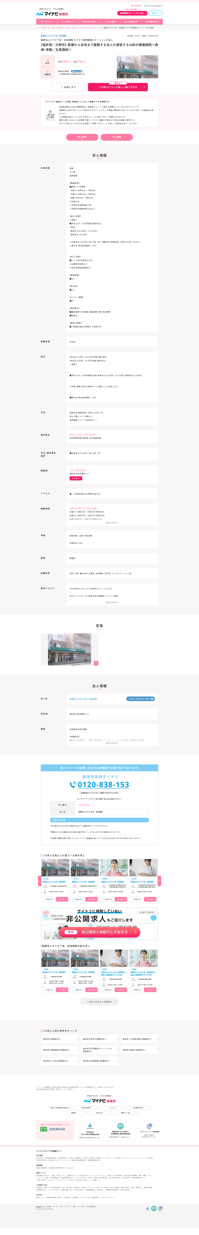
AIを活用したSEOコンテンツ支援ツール (87, 1180)
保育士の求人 (79, 1190)
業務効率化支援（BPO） (54, 1197)
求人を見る (62, 899)
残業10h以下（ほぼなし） (77, 508)
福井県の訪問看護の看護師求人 (96, 1060)
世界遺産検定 (55, 1178)
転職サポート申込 (125, 1112)
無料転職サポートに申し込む (132, 13)
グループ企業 (81, 1206)
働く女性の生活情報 (130, 1175)
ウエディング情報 (42, 1178)
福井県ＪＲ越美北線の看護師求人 (137, 1039)
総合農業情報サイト (68, 1178)
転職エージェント (87, 1187)
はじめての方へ (91, 22)
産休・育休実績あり (91, 435)
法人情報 (116, 136)
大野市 (67, 28)
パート (135, 1158)
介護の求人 (100, 1190)
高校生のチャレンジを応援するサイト (79, 1175)
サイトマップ (112, 1107)
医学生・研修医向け (76, 1158)
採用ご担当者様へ (136, 5)
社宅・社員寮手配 (92, 1197)
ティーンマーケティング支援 (102, 1175)
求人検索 (111, 22)
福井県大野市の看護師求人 (94, 1039)
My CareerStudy (115, 1178)
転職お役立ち (154, 22)
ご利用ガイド (69, 22)
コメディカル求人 (53, 1190)
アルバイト (127, 1158)
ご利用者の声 (133, 22)
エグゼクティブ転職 (102, 1187)
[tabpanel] (137, 70)
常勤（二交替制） (92, 508)
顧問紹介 (139, 1187)
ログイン (155, 13)
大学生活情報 (118, 1175)
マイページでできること (154, 5)
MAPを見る (75, 478)
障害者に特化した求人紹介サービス (48, 1160)
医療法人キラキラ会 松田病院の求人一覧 (86, 28)
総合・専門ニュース (58, 1175)
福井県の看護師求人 (52, 1039)
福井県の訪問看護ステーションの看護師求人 (97, 1050)
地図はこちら (76, 71)
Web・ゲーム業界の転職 (51, 1187)
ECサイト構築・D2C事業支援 (98, 1178)
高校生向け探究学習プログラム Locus (61, 1168)
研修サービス (40, 1197)
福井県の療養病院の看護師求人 (56, 1049)
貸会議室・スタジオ (79, 1197)
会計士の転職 (114, 1187)
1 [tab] (137, 76)
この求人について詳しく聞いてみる (118, 86)
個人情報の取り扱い (138, 1107)
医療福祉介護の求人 (94, 1160)
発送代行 (67, 1197)
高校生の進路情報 (41, 1168)
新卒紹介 (77, 1187)
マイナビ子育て (81, 1178)
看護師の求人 (41, 1190)
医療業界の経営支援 (112, 1190)
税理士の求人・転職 (127, 1187)
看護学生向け (63, 1158)
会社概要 (48, 1206)
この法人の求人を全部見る (99, 1001)
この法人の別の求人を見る (139, 698)
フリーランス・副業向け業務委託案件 (73, 1160)
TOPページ (48, 22)
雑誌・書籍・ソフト (145, 1175)
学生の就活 (39, 1158)
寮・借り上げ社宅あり (76, 435)
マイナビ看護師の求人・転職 (45, 28)
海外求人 (99, 1158)
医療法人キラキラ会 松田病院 (54, 35)
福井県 (60, 28)
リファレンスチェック (108, 1197)
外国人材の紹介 (125, 1190)
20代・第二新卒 (67, 1187)
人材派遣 (39, 1187)
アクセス (55, 1206)
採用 (74, 1206)
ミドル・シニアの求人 (146, 1158)
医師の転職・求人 (67, 1190)
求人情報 (82, 136)
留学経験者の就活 (51, 1158)
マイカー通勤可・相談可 (77, 470)
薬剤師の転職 (148, 1187)
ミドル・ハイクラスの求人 (113, 1158)
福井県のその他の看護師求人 (55, 1060)
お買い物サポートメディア (45, 1180)
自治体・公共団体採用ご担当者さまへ (60, 1107)
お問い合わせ (99, 1112)
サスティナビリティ (65, 1206)
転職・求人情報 (89, 1158)
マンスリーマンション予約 (64, 1180)
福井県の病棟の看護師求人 (134, 1049)
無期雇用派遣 (90, 1190)
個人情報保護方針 (91, 1206)
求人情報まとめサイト (43, 1175)
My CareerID (126, 1178)
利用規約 (73, 1112)
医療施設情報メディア (139, 1178)
